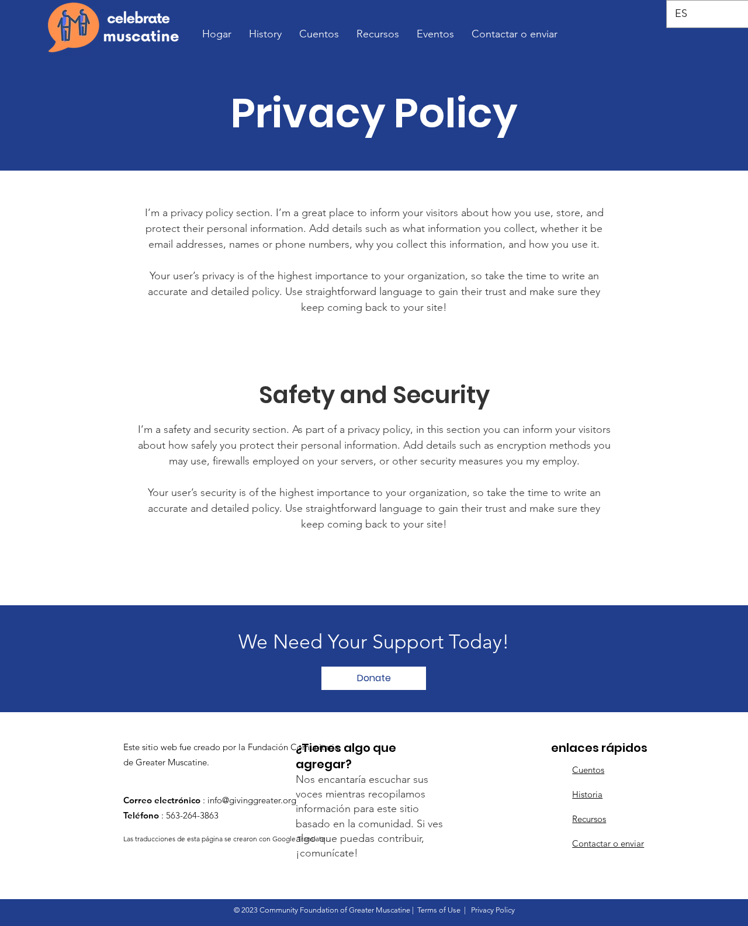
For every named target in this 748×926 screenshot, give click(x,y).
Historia (587, 794)
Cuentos (588, 769)
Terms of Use (438, 910)
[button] (373, 678)
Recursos (589, 818)
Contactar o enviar (608, 843)
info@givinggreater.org (251, 800)
